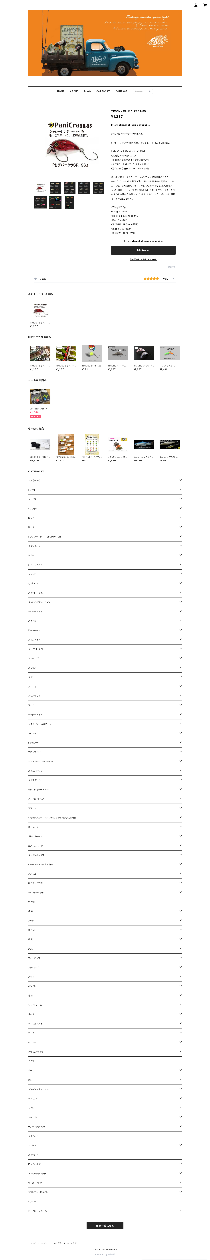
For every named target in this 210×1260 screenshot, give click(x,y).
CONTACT (121, 91)
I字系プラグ (34, 583)
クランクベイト (35, 546)
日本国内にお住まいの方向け (143, 259)
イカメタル (33, 508)
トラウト (32, 490)
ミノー (31, 555)
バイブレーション (36, 593)
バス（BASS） (34, 480)
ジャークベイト (35, 564)
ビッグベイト (34, 630)
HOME (60, 91)
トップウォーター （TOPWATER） (45, 536)
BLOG (87, 91)
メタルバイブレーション (39, 602)
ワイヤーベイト (35, 611)
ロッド (31, 518)
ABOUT (74, 91)
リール (31, 527)
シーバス (32, 499)
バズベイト (33, 621)
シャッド (32, 574)
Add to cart (144, 250)
